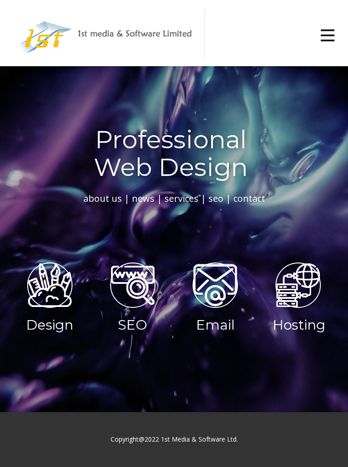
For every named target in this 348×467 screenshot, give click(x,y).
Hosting (299, 324)
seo (215, 198)
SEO (132, 324)
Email (215, 324)
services (181, 198)
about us (102, 198)
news (143, 198)
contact (249, 198)
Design (49, 324)
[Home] (108, 35)
